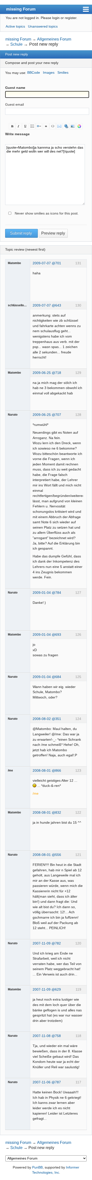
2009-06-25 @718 (47, 373)
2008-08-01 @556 (47, 855)
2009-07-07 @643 (47, 305)
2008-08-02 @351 (47, 719)
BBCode (33, 72)
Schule (16, 44)
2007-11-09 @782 (47, 943)
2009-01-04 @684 (47, 677)
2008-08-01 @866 (47, 770)
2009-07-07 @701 (47, 263)
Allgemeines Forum (54, 39)
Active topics (15, 26)
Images (48, 72)
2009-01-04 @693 (47, 634)
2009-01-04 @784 (47, 593)
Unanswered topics (43, 26)
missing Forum (21, 9)
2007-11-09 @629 (47, 989)
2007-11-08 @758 (47, 1036)
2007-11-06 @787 (47, 1082)
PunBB (37, 1167)
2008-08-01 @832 (47, 812)
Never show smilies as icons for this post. (47, 213)
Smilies (62, 72)
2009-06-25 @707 (47, 415)
